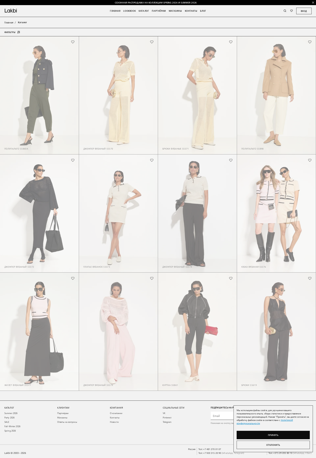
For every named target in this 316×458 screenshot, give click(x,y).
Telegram (167, 421)
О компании (116, 413)
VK (164, 413)
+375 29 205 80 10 (282, 453)
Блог (203, 10)
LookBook (129, 10)
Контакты (191, 10)
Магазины (175, 10)
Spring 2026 (10, 430)
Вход (304, 10)
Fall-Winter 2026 (12, 426)
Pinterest (167, 417)
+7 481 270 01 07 (212, 449)
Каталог (144, 10)
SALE (6, 421)
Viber (308, 453)
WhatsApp (227, 453)
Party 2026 (9, 417)
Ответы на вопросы (67, 421)
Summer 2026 (10, 413)
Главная (115, 10)
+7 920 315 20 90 (212, 453)
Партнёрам (159, 10)
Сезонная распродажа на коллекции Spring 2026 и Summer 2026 (156, 2)
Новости (114, 421)
